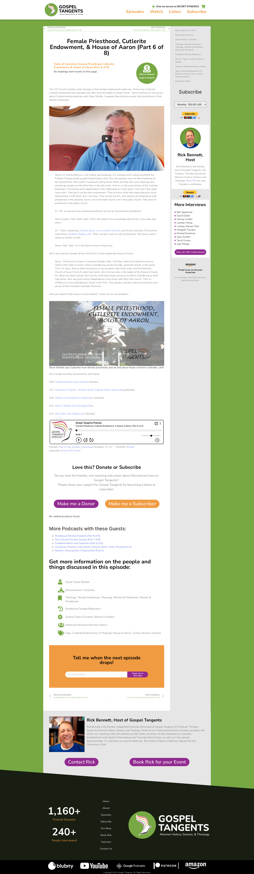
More (78, 450)
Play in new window (69, 447)
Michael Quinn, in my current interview (100, 230)
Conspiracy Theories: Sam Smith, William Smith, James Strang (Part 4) (93, 547)
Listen (175, 11)
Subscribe (196, 11)
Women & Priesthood (125, 597)
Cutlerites (89, 590)
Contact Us (106, 848)
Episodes (135, 11)
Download (87, 447)
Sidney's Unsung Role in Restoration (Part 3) (79, 550)
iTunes (136, 633)
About (106, 808)
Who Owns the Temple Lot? (70, 413)
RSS (71, 450)
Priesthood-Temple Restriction (83, 608)
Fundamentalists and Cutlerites (71, 382)
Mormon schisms (151, 633)
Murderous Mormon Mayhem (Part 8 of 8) (77, 535)
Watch (156, 11)
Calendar (106, 842)
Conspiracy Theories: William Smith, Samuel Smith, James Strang (90, 390)
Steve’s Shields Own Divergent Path (74, 405)
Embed (130, 447)
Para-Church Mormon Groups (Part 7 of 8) (78, 539)
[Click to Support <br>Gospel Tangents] (147, 68)
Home (106, 801)
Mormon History (98, 625)
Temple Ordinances (89, 597)
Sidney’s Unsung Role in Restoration (74, 397)
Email (64, 450)
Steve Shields (81, 582)
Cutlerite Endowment (84, 633)
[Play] (107, 138)
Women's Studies (104, 617)
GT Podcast (105, 633)
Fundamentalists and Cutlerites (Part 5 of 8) (79, 543)
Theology (106, 597)
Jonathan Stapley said (79, 234)
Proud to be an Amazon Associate (190, 271)
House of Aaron (122, 633)
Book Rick (191, 180)
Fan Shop (106, 828)
